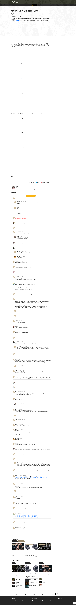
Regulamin (26, 600)
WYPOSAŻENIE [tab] (41, 563)
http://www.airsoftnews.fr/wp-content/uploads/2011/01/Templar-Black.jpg (26, 515)
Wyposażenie (28, 5)
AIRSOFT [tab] (13, 563)
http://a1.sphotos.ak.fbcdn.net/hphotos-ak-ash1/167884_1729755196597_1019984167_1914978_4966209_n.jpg (31, 477)
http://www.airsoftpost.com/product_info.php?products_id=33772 (34, 522)
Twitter (44, 600)
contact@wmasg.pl (61, 600)
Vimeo (48, 600)
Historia (16, 600)
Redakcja (13, 600)
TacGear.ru (17, 20)
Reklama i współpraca (21, 600)
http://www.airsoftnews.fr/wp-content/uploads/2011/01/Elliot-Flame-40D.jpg (26, 517)
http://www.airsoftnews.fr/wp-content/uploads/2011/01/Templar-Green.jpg (26, 516)
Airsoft (15, 5)
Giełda (35, 5)
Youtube (40, 600)
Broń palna (21, 5)
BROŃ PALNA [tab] (27, 563)
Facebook (35, 600)
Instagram (52, 600)
